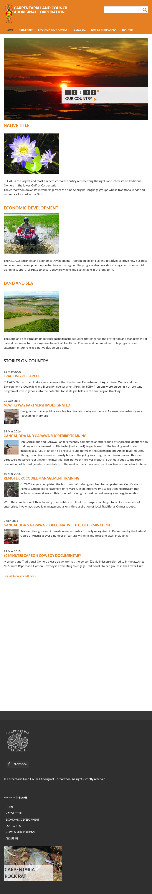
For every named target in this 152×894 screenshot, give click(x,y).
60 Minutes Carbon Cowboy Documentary (42, 556)
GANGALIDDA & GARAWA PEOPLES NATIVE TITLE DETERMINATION (57, 525)
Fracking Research (21, 376)
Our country (78, 99)
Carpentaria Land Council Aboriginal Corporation (41, 10)
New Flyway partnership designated (37, 405)
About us (127, 30)
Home (9, 30)
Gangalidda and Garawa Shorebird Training (45, 436)
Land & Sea (79, 30)
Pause (98, 91)
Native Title (26, 30)
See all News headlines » (20, 576)
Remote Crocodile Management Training (41, 478)
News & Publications (103, 30)
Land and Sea (18, 283)
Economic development (52, 30)
